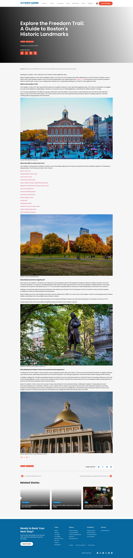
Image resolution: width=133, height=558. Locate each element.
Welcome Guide (91, 532)
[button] (22, 53)
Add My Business (105, 530)
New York (56, 540)
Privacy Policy (91, 545)
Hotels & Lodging (73, 530)
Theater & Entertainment (75, 534)
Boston (56, 530)
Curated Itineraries (91, 534)
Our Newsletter (91, 536)
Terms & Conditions (80, 545)
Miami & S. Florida (58, 538)
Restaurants (75, 3)
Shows (83, 3)
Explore (44, 3)
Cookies (71, 545)
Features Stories (91, 530)
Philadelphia (57, 544)
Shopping (90, 3)
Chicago (56, 532)
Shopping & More (73, 538)
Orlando (56, 542)
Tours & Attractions (73, 532)
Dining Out (71, 536)
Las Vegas (57, 534)
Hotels (68, 3)
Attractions (60, 3)
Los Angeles (57, 536)
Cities (51, 3)
